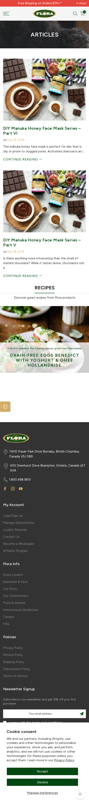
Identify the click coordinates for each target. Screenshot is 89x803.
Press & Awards (14, 603)
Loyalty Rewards (15, 530)
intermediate (75, 348)
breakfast (24, 348)
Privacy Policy (64, 760)
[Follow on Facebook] (5, 488)
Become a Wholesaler (18, 544)
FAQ (6, 624)
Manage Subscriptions (18, 523)
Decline (42, 782)
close (82, 3)
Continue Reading (21, 159)
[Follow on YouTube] (21, 488)
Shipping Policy (13, 662)
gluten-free (60, 348)
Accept (42, 771)
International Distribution (20, 610)
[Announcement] (39, 3)
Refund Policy (13, 655)
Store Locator (13, 575)
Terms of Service (15, 676)
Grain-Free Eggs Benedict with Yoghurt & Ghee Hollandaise (44, 360)
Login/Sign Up (13, 516)
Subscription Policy (16, 669)
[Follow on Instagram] (13, 488)
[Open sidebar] (5, 407)
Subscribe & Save (15, 582)
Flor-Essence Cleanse (41, 348)
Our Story (10, 589)
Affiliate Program (15, 551)
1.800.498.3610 (20, 479)
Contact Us (11, 537)
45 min (14, 348)
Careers (8, 617)
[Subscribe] (81, 713)
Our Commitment (15, 596)
